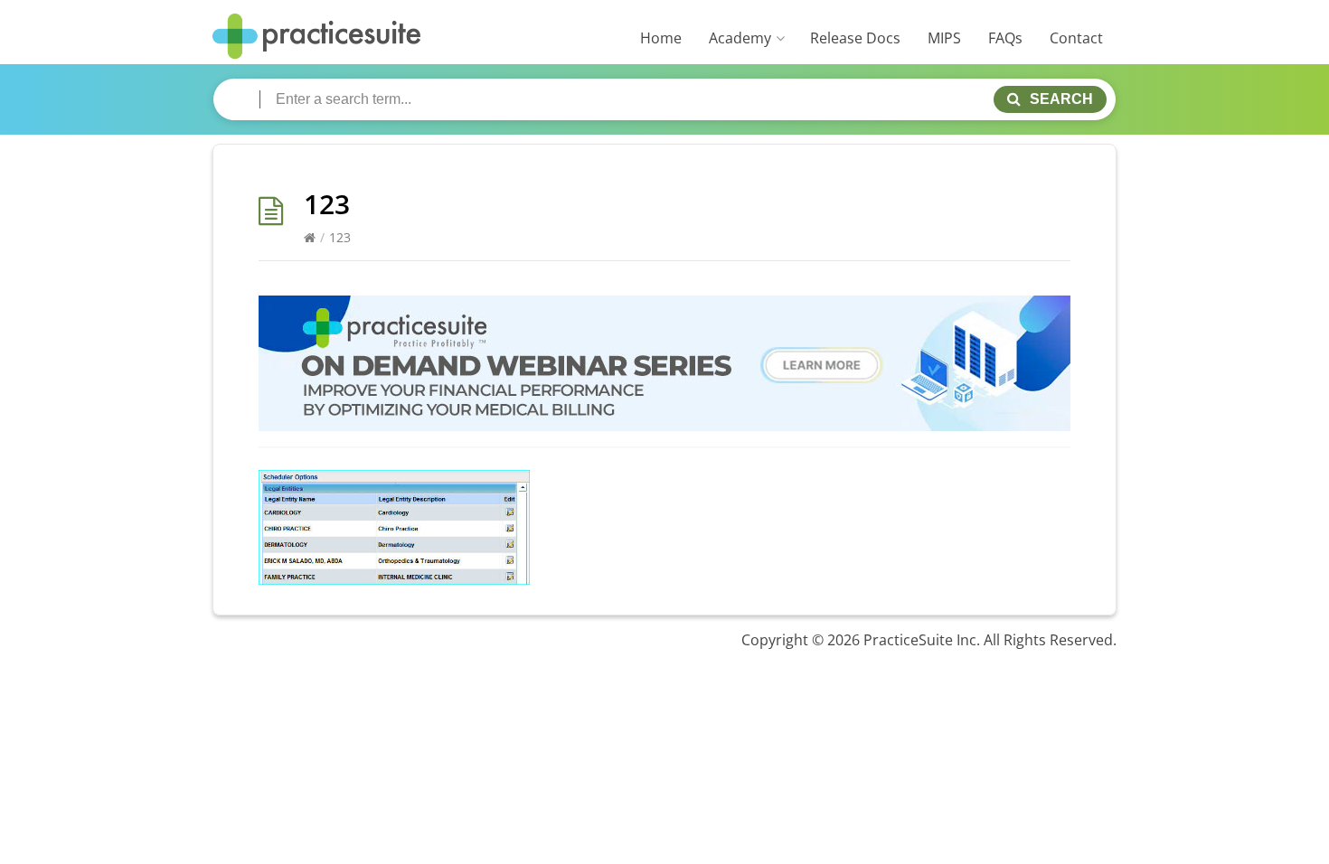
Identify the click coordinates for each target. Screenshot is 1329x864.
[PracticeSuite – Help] (316, 37)
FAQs (1005, 38)
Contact (1076, 38)
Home (661, 38)
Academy (740, 38)
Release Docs (855, 38)
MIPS (944, 38)
